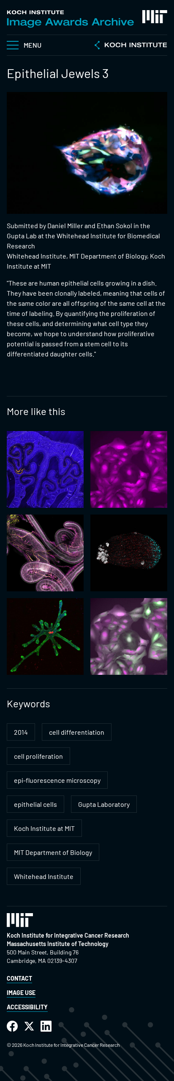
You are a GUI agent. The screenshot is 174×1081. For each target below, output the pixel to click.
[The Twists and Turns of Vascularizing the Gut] (45, 553)
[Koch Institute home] (131, 46)
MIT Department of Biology (53, 852)
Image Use (21, 992)
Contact (19, 978)
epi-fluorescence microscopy (57, 780)
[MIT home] (154, 16)
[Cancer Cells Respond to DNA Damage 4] (128, 636)
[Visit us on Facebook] (12, 1026)
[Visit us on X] (29, 1026)
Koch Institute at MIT (44, 828)
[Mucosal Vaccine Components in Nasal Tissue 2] (45, 469)
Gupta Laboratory (104, 804)
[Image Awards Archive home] (70, 19)
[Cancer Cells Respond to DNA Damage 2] (128, 469)
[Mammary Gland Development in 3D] (45, 636)
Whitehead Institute (43, 876)
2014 (21, 732)
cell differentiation (76, 732)
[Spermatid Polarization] (128, 553)
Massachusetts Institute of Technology (58, 943)
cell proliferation (38, 756)
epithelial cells (35, 804)
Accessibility (27, 1007)
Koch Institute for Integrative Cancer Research (68, 935)
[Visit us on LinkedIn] (46, 1026)
